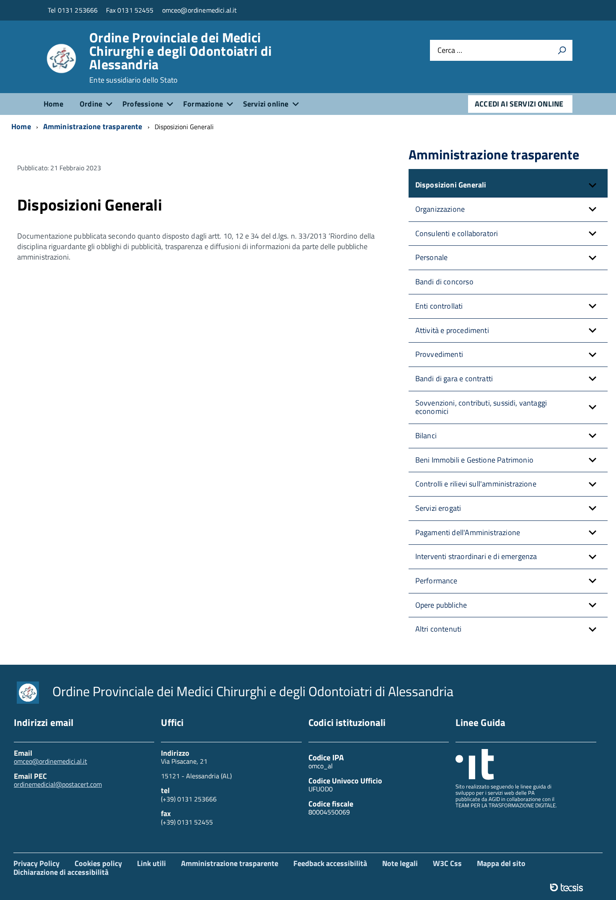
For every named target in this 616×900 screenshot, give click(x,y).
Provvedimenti (439, 354)
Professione (142, 103)
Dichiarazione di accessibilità (61, 872)
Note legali (400, 863)
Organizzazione (440, 209)
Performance (436, 580)
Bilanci (426, 435)
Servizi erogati (438, 508)
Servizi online (266, 103)
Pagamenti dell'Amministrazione (467, 532)
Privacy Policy (36, 863)
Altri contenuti (438, 629)
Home (53, 103)
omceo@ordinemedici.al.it (50, 761)
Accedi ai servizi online (519, 103)
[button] (592, 185)
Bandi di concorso (444, 281)
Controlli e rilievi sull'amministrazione (475, 483)
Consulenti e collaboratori (456, 233)
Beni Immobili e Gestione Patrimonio (474, 460)
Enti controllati (439, 306)
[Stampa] (561, 50)
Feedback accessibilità (330, 863)
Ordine (91, 103)
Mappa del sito (501, 863)
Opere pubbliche (441, 605)
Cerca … (449, 50)
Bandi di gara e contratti (454, 378)
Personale (431, 257)
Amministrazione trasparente (229, 863)
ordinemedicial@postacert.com (58, 784)
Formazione (203, 103)
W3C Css (447, 863)
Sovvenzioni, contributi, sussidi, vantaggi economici (481, 407)
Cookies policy (98, 863)
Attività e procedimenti (452, 330)
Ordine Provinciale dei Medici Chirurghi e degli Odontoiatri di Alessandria (180, 57)
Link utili (151, 863)
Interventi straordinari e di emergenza (476, 556)
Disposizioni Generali (451, 184)
